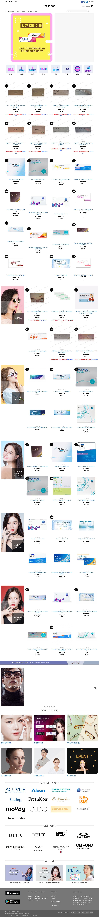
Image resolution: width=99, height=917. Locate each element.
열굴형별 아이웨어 (6, 775)
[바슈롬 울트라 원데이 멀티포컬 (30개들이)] (37, 413)
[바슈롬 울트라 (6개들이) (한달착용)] (86, 524)
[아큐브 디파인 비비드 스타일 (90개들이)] (83, 197)
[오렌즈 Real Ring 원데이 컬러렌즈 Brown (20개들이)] (60, 92)
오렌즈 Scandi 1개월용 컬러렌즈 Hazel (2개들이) (37, 312)
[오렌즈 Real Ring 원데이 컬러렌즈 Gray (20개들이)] (60, 129)
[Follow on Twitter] (87, 2)
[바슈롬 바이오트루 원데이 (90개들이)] (61, 485)
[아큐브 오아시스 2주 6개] (60, 262)
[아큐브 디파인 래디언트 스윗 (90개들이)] (83, 262)
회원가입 (88, 6)
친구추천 (30, 11)
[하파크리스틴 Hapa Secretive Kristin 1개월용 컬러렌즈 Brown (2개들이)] (86, 297)
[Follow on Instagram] (84, 2)
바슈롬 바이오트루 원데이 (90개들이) (62, 500)
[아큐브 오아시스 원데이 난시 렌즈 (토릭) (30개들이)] (37, 634)
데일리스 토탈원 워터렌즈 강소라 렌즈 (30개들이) (83, 243)
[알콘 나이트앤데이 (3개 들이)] (86, 558)
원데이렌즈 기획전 (6, 743)
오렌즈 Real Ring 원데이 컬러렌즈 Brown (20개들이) (61, 106)
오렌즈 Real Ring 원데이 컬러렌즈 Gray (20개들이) (60, 143)
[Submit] (88, 11)
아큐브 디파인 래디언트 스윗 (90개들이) (83, 275)
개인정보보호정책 (56, 901)
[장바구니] (92, 6)
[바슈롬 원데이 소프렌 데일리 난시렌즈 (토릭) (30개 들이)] (61, 634)
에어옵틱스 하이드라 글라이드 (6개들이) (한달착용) (61, 573)
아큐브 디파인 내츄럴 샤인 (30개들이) (37, 351)
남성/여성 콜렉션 (39, 775)
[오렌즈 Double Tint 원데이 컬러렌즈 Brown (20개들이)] (86, 336)
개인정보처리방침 (67, 912)
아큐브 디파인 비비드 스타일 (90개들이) (83, 209)
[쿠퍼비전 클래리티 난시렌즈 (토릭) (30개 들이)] (86, 634)
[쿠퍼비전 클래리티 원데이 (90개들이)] (86, 413)
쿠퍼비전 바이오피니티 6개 (60, 214)
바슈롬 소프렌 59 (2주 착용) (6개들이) (37, 572)
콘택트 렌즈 (11, 11)
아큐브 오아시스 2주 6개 (61, 275)
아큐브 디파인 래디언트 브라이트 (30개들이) (60, 180)
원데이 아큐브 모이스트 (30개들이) (16, 241)
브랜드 (23, 11)
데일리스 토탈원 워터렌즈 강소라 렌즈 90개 (16, 210)
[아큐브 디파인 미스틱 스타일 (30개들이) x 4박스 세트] (61, 297)
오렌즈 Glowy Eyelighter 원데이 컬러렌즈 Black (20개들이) (83, 143)
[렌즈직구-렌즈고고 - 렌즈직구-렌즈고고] (49, 6)
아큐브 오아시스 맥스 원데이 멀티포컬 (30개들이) (61, 428)
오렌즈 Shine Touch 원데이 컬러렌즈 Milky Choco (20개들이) (62, 351)
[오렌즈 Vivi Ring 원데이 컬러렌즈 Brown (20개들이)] (15, 129)
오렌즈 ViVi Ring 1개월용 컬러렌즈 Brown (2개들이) (38, 143)
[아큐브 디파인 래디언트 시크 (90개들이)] (15, 262)
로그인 (83, 6)
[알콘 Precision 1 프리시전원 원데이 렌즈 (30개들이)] (37, 376)
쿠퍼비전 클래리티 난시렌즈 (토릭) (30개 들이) (86, 649)
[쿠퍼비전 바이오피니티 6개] (60, 201)
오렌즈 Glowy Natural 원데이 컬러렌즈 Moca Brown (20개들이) (83, 106)
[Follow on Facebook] (82, 2)
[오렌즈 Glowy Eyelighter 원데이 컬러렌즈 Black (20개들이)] (83, 129)
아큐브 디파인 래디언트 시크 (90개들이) (15, 275)
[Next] (89, 39)
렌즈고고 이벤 (71, 775)
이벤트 (35, 11)
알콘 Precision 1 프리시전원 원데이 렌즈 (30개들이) (37, 391)
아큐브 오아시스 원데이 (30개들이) (60, 244)
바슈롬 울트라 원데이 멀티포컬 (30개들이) (37, 427)
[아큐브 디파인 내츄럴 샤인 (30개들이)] (37, 336)
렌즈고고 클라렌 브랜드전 (79, 882)
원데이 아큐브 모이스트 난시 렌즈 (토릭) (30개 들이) (37, 612)
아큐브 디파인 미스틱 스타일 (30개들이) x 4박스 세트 (62, 312)
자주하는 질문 (54, 905)
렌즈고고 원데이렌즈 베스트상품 (19, 882)
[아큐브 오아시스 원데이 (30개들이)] (60, 232)
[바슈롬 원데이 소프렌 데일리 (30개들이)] (83, 167)
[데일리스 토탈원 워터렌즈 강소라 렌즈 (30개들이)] (83, 231)
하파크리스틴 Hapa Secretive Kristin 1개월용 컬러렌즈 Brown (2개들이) (86, 312)
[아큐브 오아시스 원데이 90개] (38, 167)
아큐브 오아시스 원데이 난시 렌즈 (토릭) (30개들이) (37, 649)
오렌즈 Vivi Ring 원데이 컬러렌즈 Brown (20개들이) (15, 143)
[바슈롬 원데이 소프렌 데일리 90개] (86, 452)
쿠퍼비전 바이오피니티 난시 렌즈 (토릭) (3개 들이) (38, 213)
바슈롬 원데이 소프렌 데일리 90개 (86, 466)
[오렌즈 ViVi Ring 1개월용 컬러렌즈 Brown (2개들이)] (38, 129)
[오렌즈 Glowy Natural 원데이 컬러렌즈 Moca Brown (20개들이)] (83, 92)
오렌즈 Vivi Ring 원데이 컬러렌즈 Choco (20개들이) (15, 106)
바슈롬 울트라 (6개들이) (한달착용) (86, 539)
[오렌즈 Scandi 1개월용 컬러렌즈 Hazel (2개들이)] (37, 297)
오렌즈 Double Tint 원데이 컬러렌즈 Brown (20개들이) (86, 351)
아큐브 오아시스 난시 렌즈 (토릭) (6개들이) (86, 611)
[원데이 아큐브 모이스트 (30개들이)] (15, 229)
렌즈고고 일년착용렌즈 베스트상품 (49, 882)
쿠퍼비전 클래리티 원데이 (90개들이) (86, 427)
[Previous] (9, 39)
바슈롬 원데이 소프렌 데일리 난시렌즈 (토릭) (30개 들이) (61, 649)
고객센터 (53, 898)
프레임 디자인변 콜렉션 (73, 743)
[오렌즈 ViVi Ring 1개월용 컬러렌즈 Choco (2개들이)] (38, 92)
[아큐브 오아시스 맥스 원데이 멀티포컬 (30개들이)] (61, 413)
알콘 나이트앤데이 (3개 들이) (86, 572)
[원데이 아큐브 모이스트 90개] (15, 167)
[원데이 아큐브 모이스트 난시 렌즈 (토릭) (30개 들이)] (37, 597)
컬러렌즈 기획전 (38, 743)
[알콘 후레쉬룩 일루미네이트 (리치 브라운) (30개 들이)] (38, 235)
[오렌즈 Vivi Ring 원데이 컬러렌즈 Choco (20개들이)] (15, 92)
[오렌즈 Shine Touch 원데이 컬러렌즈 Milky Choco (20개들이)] (61, 336)
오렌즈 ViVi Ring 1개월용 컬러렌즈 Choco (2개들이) (38, 106)
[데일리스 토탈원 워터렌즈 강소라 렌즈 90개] (15, 197)
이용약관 (60, 912)
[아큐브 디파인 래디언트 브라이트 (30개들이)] (60, 167)
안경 (18, 11)
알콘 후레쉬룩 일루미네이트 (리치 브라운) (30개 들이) (38, 248)
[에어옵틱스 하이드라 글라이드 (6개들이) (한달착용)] (61, 558)
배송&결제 (53, 896)
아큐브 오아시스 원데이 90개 (38, 179)
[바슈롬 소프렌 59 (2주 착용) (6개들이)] (37, 558)
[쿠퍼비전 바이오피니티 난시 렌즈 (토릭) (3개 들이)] (38, 200)
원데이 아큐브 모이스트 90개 (16, 179)
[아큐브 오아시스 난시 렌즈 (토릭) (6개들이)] (86, 597)
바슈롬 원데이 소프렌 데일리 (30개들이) (83, 179)
